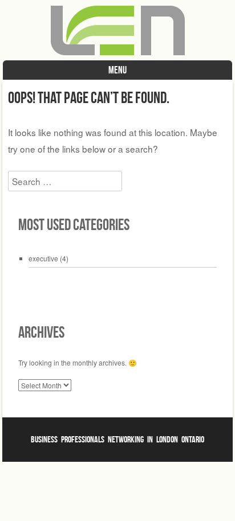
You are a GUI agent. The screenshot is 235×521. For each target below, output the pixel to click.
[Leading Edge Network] (118, 52)
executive (43, 258)
